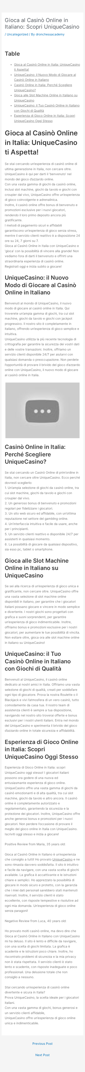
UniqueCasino (62, 859)
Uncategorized (17, 34)
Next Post (42, 1055)
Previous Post (42, 1043)
